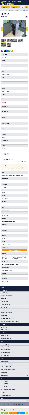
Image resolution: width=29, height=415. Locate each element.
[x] (5, 51)
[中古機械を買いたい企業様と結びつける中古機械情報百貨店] (5, 3)
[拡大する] (26, 36)
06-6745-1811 (5, 198)
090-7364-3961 (5, 210)
